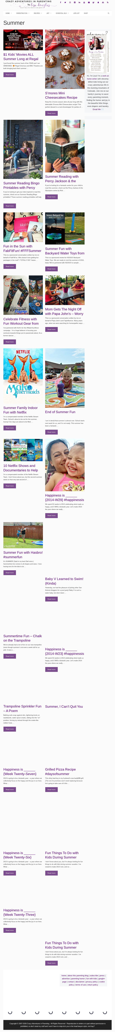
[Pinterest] (75, 2)
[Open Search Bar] (108, 13)
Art (48, 13)
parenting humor (78, 979)
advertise (66, 979)
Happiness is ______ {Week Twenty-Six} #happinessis (19, 857)
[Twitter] (65, 2)
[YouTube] (84, 2)
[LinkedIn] (79, 2)
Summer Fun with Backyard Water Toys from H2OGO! (64, 253)
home (64, 976)
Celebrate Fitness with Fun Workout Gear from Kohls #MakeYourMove (21, 323)
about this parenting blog (78, 976)
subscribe (94, 976)
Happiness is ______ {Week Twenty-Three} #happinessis (19, 914)
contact (71, 982)
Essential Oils (61, 13)
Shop (86, 13)
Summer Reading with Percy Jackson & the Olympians (62, 181)
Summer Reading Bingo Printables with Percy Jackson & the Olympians (22, 187)
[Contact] (89, 2)
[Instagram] (70, 2)
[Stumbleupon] (103, 2)
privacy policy (92, 982)
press (102, 976)
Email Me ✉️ (98, 109)
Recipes (37, 13)
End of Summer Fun (60, 412)
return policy (93, 985)
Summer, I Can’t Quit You (64, 706)
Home (8, 13)
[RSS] (108, 2)
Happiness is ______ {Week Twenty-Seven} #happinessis (19, 774)
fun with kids (91, 979)
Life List (76, 13)
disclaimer (80, 982)
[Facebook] (60, 2)
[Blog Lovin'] (93, 2)
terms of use (80, 985)
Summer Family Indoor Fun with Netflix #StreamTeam (20, 412)
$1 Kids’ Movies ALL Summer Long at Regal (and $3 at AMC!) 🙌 (20, 59)
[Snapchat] (98, 2)
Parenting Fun (21, 13)
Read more (10, 75)
